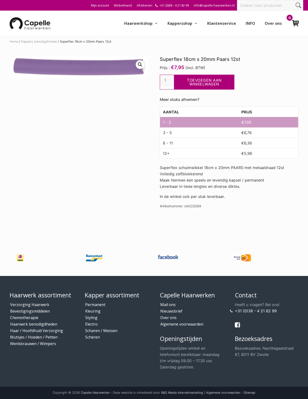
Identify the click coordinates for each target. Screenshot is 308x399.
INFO (250, 23)
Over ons (273, 23)
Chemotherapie (24, 317)
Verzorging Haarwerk (29, 304)
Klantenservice (221, 23)
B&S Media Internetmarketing (182, 392)
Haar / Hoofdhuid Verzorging (36, 330)
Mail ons (168, 304)
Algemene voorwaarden (181, 324)
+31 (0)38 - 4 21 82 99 (256, 310)
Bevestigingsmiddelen (30, 311)
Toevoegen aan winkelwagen (204, 82)
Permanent (95, 304)
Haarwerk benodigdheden (33, 324)
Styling (91, 317)
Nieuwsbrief (171, 311)
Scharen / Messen (101, 330)
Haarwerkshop (138, 23)
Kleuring (93, 311)
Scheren (92, 337)
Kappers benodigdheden (39, 41)
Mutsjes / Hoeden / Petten (34, 337)
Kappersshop (179, 23)
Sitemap (249, 392)
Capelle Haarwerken (95, 392)
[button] (140, 64)
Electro (91, 324)
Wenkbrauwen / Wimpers (33, 343)
